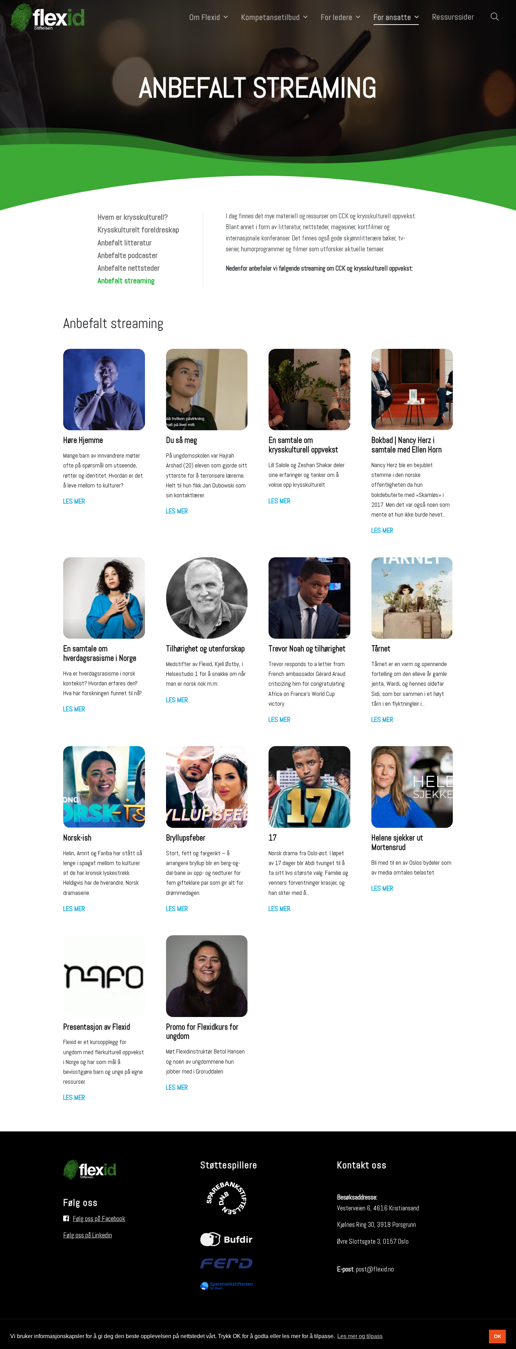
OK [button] (497, 1336)
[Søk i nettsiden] (493, 17)
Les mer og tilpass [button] (360, 1336)
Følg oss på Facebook (99, 1218)
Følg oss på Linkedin (87, 1235)
